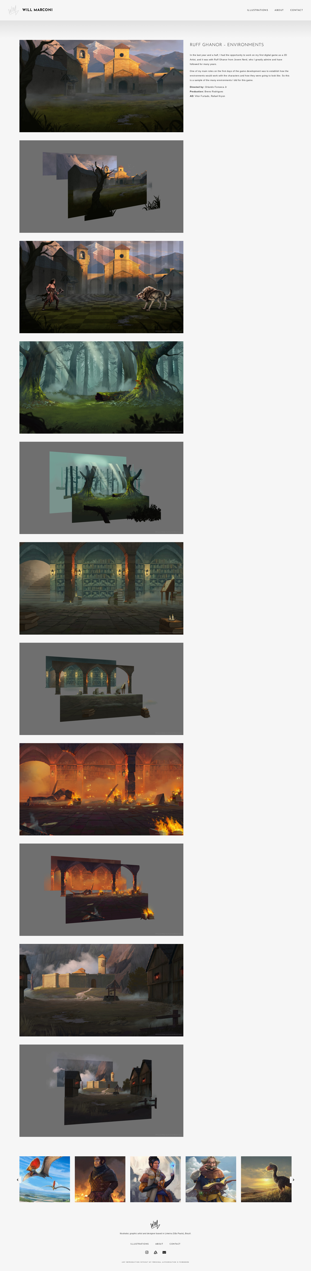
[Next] (293, 1180)
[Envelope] (164, 1252)
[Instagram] (146, 1252)
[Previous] (17, 1180)
